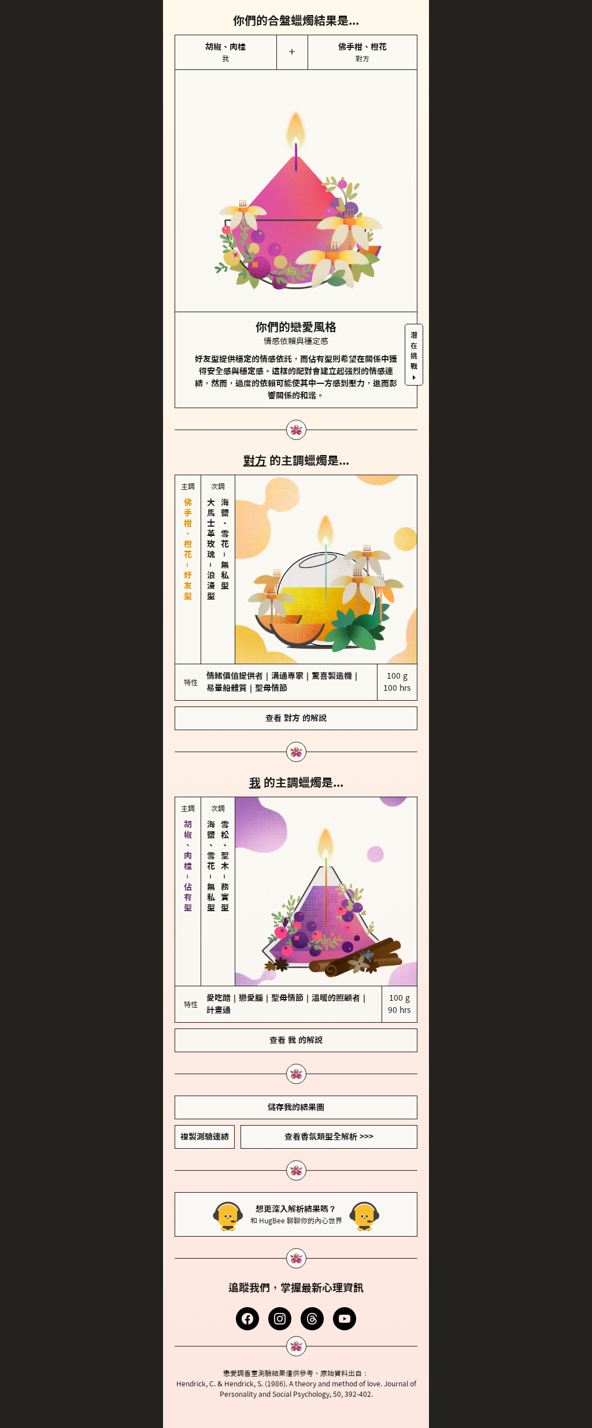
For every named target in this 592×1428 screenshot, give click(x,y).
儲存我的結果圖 (296, 1010)
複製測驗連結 (204, 1039)
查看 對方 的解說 (296, 669)
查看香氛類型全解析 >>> (328, 1039)
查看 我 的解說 (296, 943)
